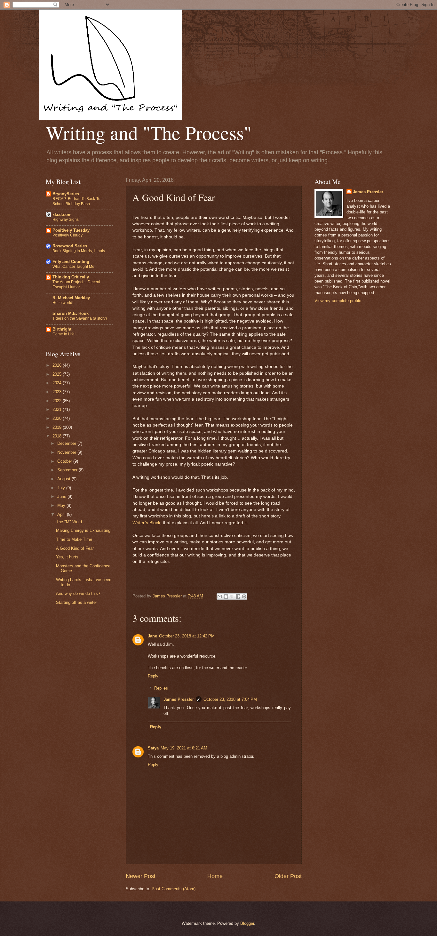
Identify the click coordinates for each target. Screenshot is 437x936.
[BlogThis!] (226, 596)
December (67, 443)
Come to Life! (63, 334)
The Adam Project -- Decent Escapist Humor (76, 284)
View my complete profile (337, 300)
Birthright (61, 329)
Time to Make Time (74, 539)
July (61, 487)
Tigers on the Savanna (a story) (79, 318)
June (62, 496)
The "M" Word (69, 521)
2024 (57, 382)
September (68, 470)
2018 (57, 436)
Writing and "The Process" (148, 132)
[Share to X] (232, 596)
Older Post (288, 876)
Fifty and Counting (70, 261)
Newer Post (140, 876)
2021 (57, 409)
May (62, 505)
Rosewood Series (69, 246)
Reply (153, 676)
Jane (152, 636)
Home (215, 876)
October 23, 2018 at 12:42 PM (187, 636)
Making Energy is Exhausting (83, 530)
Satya (153, 748)
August (64, 478)
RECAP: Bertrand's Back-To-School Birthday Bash (77, 201)
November (67, 452)
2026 (57, 365)
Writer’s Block (146, 522)
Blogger (247, 923)
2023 (57, 391)
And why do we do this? (78, 593)
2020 (57, 418)
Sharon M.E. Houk (70, 313)
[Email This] (220, 596)
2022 (57, 400)
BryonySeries (65, 193)
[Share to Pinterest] (244, 596)
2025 (57, 374)
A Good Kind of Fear (75, 548)
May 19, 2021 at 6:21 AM (184, 748)
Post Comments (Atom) (173, 888)
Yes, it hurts (67, 557)
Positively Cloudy (67, 235)
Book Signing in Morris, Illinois (78, 251)
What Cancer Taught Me (73, 266)
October (65, 461)
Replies (161, 688)
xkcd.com (62, 214)
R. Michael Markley (71, 297)
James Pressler (178, 699)
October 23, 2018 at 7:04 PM (230, 699)
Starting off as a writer (76, 602)
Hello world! (62, 302)
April (62, 514)
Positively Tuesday (71, 230)
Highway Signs (65, 219)
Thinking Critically (70, 277)
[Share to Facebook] (238, 596)
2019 (57, 427)
